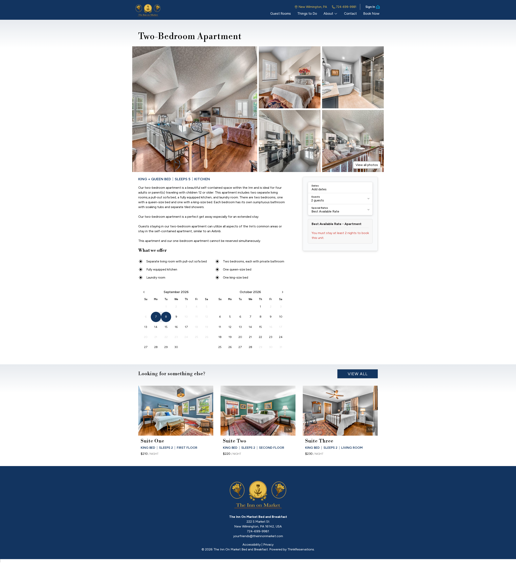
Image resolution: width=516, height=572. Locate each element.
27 (146, 347)
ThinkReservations (300, 549)
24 (281, 337)
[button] (340, 187)
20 (240, 337)
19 (230, 337)
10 (280, 316)
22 (260, 337)
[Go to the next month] (282, 292)
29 (166, 347)
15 (166, 327)
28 (156, 347)
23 (270, 337)
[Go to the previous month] (144, 292)
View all (358, 373)
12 (230, 327)
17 (186, 327)
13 (145, 327)
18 (220, 337)
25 (220, 347)
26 (230, 347)
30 (176, 347)
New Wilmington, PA (313, 7)
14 (155, 327)
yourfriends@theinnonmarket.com (258, 536)
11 (220, 327)
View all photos (367, 165)
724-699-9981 (346, 7)
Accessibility (251, 544)
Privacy (268, 544)
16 (176, 327)
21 (250, 337)
